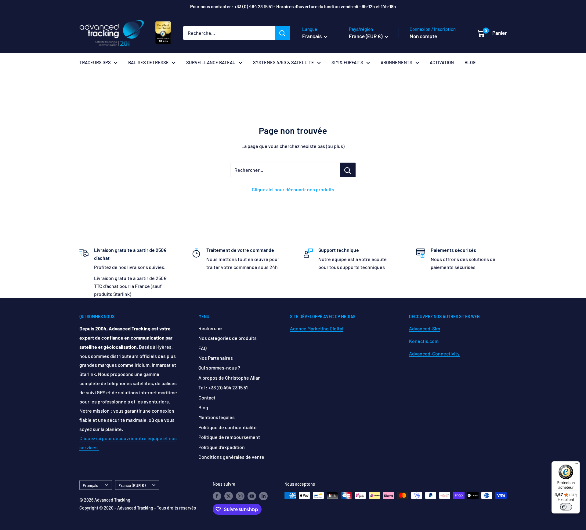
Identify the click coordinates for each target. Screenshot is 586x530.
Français (90, 485)
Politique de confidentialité (227, 427)
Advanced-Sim (424, 328)
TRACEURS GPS (95, 62)
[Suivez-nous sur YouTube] (252, 496)
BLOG (470, 62)
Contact (206, 397)
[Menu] (576, 465)
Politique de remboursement (229, 437)
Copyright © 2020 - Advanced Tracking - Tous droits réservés (137, 507)
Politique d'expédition (221, 447)
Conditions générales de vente (231, 457)
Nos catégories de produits (227, 338)
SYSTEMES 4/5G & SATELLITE (283, 62)
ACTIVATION (442, 62)
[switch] (566, 506)
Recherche (210, 328)
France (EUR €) (132, 485)
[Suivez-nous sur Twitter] (228, 496)
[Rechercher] (282, 33)
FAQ (202, 348)
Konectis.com (424, 341)
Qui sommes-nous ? (219, 367)
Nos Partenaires (215, 358)
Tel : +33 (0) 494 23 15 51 (223, 387)
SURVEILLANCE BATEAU (211, 62)
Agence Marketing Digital (316, 328)
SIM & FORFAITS (347, 62)
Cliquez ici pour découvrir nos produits (293, 189)
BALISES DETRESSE (148, 62)
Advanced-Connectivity (434, 353)
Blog (203, 407)
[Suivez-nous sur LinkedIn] (263, 496)
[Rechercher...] (348, 170)
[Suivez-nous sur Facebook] (217, 496)
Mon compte (423, 36)
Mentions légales (216, 417)
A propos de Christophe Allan (229, 378)
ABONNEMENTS (396, 62)
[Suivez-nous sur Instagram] (240, 496)
